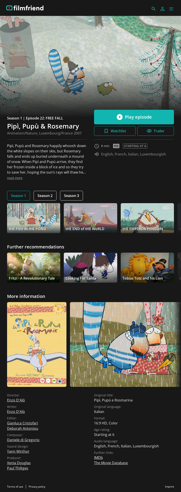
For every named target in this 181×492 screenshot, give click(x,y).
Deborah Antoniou (22, 428)
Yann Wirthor (18, 451)
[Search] (153, 8)
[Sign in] (162, 8)
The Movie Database (111, 462)
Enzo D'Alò (16, 400)
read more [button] (15, 178)
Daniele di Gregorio (23, 439)
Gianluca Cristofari (22, 423)
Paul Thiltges (17, 468)
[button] (171, 8)
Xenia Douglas (19, 462)
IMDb (98, 457)
